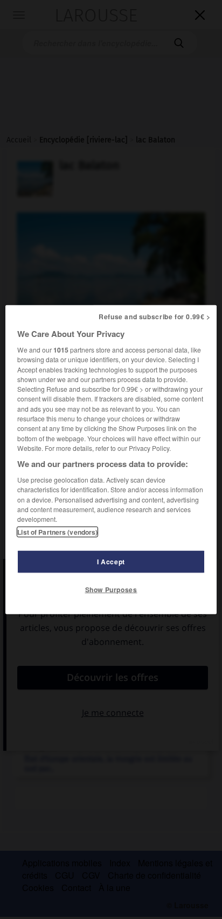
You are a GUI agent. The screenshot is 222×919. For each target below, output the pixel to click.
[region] (110, 459)
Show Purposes (111, 589)
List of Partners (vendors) (57, 531)
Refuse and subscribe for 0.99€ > (155, 316)
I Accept (111, 561)
